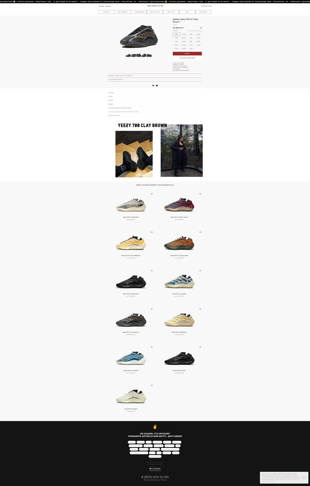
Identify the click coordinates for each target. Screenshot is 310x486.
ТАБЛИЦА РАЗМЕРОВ (195, 31)
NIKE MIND (140, 442)
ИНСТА (152, 452)
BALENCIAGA (143, 449)
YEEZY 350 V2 (157, 442)
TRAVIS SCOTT (169, 445)
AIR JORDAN (148, 445)
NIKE (178, 445)
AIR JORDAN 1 (158, 445)
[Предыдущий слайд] (111, 35)
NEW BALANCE (154, 449)
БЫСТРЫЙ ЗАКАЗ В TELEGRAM (139, 452)
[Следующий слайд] (166, 35)
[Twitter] (157, 85)
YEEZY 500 (167, 442)
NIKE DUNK (134, 449)
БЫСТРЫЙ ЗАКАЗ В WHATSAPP (170, 449)
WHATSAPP (101, 6)
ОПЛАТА (176, 452)
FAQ (159, 452)
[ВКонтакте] (153, 85)
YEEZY (148, 442)
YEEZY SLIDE (177, 442)
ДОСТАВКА (167, 452)
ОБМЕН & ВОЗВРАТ (155, 456)
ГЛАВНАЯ (131, 442)
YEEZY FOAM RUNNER (135, 445)
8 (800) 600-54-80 (206, 6)
